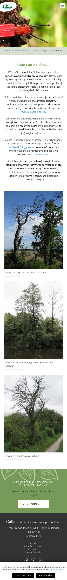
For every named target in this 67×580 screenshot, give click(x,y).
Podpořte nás (33, 552)
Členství (33, 549)
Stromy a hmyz (22, 51)
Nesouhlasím (23, 575)
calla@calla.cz (33, 535)
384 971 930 (33, 531)
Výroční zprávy (33, 546)
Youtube (33, 561)
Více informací (57, 569)
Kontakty (33, 543)
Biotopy (36, 51)
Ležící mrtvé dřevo (37, 154)
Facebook (26, 561)
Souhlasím (45, 575)
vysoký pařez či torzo (33, 111)
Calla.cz (9, 51)
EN (40, 561)
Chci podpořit (33, 503)
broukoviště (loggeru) (19, 147)
